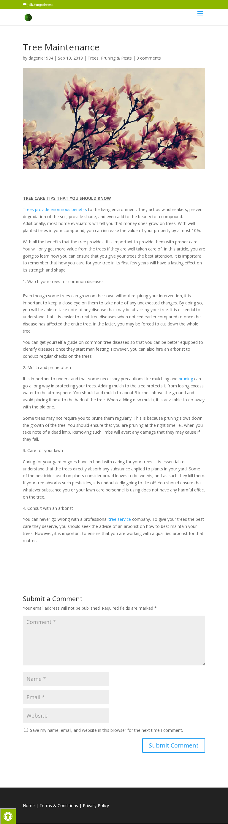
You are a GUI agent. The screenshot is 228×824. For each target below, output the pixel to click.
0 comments (149, 58)
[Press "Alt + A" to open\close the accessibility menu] (8, 816)
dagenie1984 (40, 58)
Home (29, 805)
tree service (120, 519)
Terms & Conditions (58, 805)
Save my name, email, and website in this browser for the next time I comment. (106, 730)
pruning (186, 378)
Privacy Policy (96, 805)
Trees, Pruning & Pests (110, 58)
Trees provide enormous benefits (55, 209)
